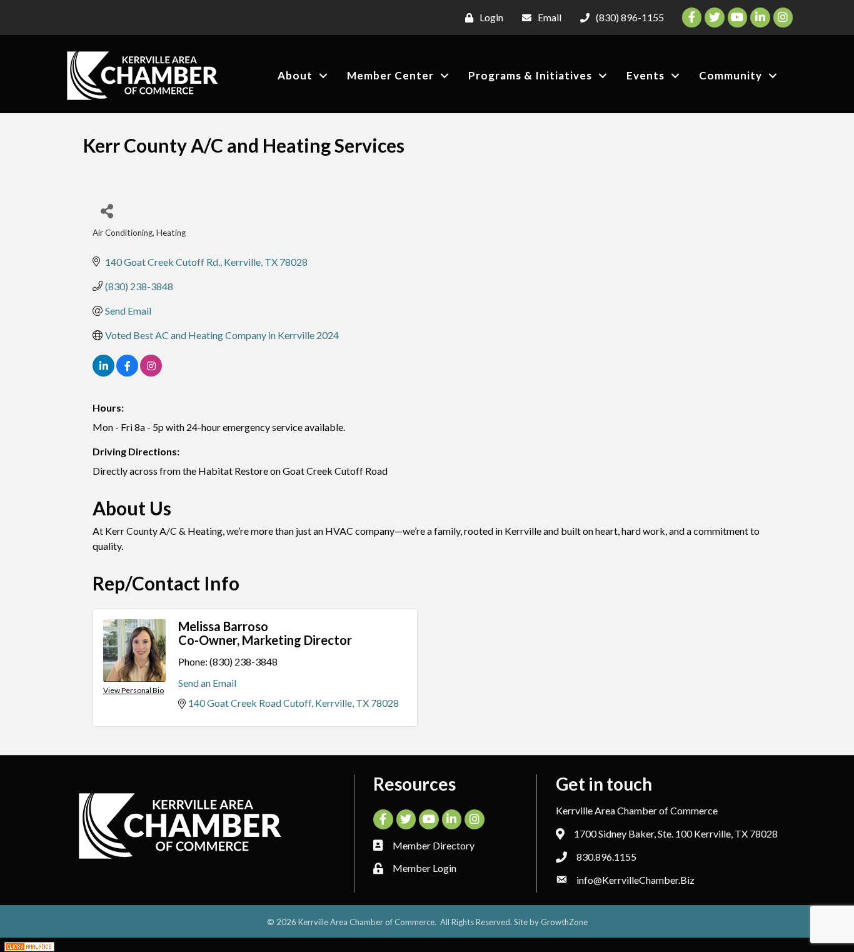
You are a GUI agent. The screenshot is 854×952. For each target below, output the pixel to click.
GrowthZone (564, 922)
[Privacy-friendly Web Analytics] (29, 945)
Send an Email (207, 683)
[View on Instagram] (151, 372)
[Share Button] (107, 210)
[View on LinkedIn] (103, 372)
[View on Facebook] (127, 372)
